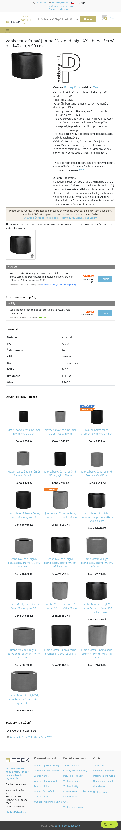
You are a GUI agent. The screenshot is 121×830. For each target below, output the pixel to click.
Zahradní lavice (42, 796)
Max (95, 87)
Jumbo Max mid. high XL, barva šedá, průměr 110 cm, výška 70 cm (24, 653)
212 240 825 (41, 2)
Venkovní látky (70, 786)
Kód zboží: (14, 284)
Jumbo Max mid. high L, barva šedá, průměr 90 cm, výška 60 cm (97, 562)
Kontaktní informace (104, 770)
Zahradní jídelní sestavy (46, 765)
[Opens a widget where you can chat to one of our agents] (109, 824)
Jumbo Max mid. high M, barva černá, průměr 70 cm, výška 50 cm (97, 517)
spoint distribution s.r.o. (67, 825)
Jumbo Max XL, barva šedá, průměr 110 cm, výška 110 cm (97, 653)
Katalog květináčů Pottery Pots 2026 (30, 737)
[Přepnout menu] (7, 30)
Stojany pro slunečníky (75, 770)
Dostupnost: (36, 284)
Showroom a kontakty (59, 9)
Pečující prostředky (73, 775)
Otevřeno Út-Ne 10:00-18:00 (60, 6)
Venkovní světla (71, 796)
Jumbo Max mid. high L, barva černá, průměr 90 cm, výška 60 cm (60, 562)
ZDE (81, 170)
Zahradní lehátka (43, 786)
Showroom (98, 765)
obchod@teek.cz (60, 2)
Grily (65, 801)
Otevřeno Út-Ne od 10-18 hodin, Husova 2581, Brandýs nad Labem (60, 217)
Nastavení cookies (102, 791)
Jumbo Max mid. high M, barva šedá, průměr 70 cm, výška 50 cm (24, 562)
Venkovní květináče (73, 806)
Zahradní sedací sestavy (46, 770)
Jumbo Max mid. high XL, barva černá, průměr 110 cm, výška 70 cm (97, 608)
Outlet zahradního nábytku (48, 801)
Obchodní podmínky (104, 780)
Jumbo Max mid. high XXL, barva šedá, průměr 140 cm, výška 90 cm (24, 699)
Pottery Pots (72, 87)
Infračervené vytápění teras (77, 791)
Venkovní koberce (72, 780)
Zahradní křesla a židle (46, 780)
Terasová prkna (71, 765)
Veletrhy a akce (101, 786)
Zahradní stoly (41, 775)
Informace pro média (104, 775)
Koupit (105, 279)
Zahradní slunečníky (44, 791)
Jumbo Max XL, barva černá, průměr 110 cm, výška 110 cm (60, 653)
